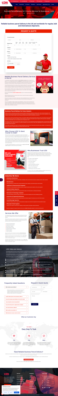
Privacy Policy (32, 386)
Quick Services (39, 4)
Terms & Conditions (33, 388)
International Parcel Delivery (21, 383)
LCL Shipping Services (20, 381)
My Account (47, 1)
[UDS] (5, 3)
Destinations (33, 4)
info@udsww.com (15, 1)
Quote (56, 197)
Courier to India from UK (17, 92)
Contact (52, 4)
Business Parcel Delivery (20, 379)
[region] (11, 389)
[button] (43, 387)
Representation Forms (46, 4)
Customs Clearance (20, 377)
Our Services (27, 4)
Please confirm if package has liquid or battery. (15, 58)
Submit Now (35, 304)
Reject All (11, 392)
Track (56, 201)
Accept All (16, 392)
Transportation (21, 4)
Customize (5, 392)
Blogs (30, 379)
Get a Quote (32, 1)
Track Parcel (40, 1)
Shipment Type (9, 43)
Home (17, 4)
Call (56, 193)
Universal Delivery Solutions (17, 117)
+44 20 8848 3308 (24, 1)
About (30, 377)
